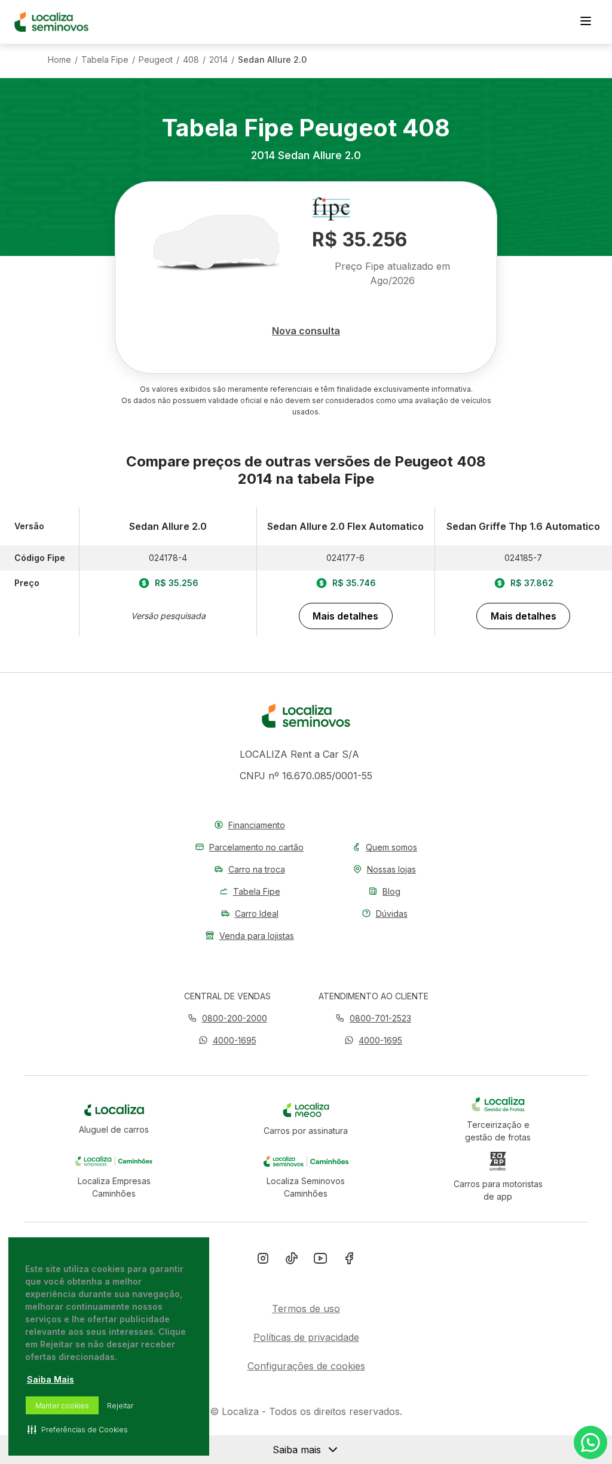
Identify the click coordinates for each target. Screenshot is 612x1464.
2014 (218, 60)
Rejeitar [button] (120, 1405)
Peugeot (156, 60)
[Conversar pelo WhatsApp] (590, 1442)
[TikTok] (291, 1260)
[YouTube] (320, 1260)
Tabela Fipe (104, 60)
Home (59, 60)
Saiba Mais (50, 1379)
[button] (227, 1040)
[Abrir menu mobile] (585, 22)
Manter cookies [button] (62, 1405)
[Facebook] (349, 1260)
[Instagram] (263, 1260)
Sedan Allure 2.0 (272, 60)
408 (191, 60)
